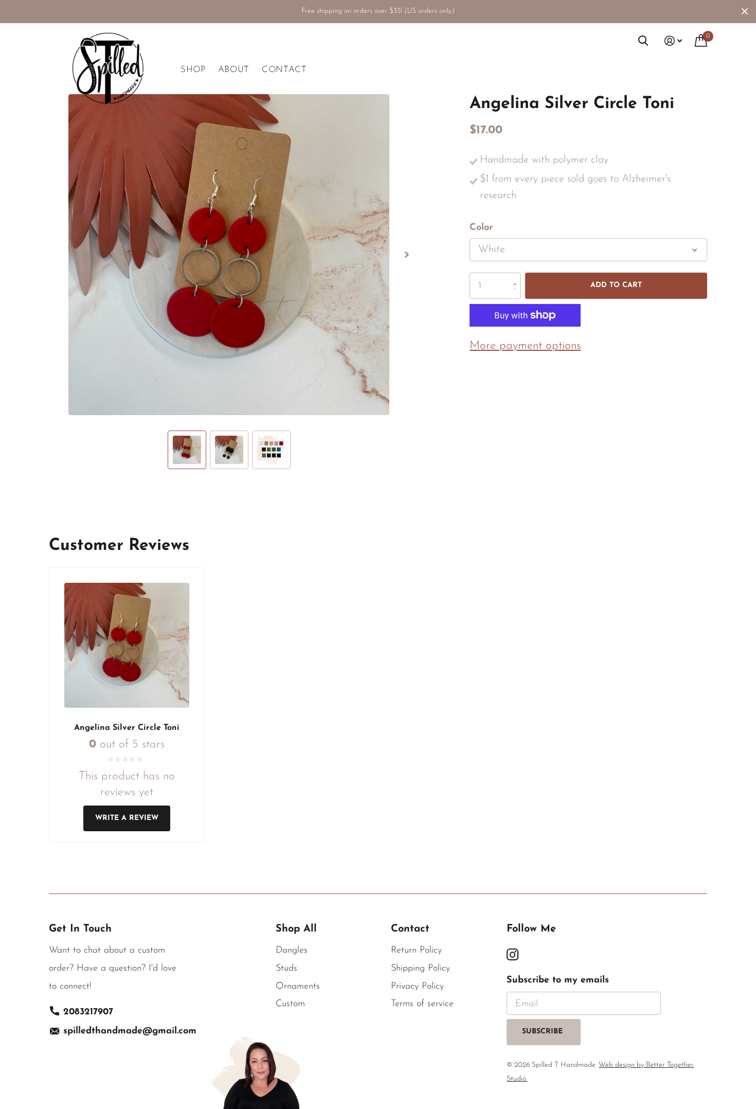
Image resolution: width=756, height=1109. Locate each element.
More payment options (525, 346)
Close (744, 11)
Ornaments (298, 986)
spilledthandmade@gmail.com (129, 1031)
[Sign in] (673, 40)
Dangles (292, 950)
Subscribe (543, 1031)
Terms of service (422, 1004)
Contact (284, 69)
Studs (286, 968)
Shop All (296, 929)
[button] (406, 254)
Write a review (126, 818)
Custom (290, 1004)
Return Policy (416, 950)
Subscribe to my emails (558, 980)
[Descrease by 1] (517, 295)
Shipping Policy (420, 968)
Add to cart (616, 285)
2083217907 (88, 1012)
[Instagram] (512, 954)
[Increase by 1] (517, 276)
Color (481, 227)
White (491, 249)
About (233, 69)
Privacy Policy (417, 986)
